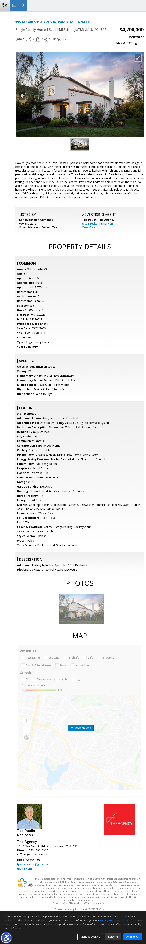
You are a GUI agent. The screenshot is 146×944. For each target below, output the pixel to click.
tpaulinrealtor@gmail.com (98, 223)
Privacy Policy (107, 920)
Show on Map (82, 728)
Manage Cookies (90, 936)
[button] (6, 938)
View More (88, 227)
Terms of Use (128, 920)
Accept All (132, 936)
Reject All (113, 936)
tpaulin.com (24, 868)
